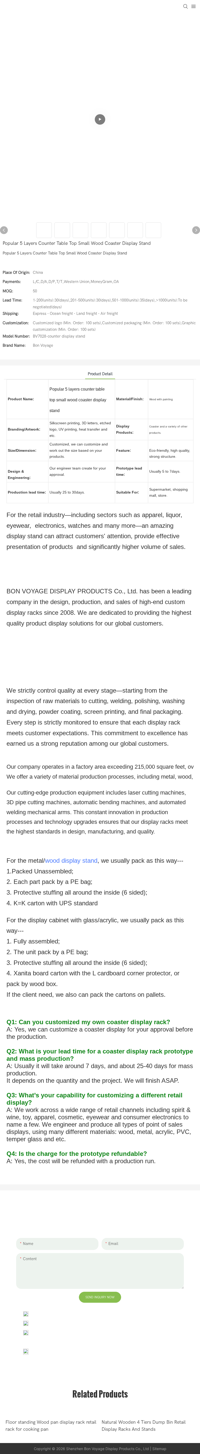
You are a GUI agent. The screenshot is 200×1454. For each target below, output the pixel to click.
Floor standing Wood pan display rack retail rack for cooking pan (50, 1426)
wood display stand (71, 860)
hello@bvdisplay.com (53, 1323)
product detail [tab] (100, 374)
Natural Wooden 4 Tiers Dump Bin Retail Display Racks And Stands (144, 1426)
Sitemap (159, 1448)
